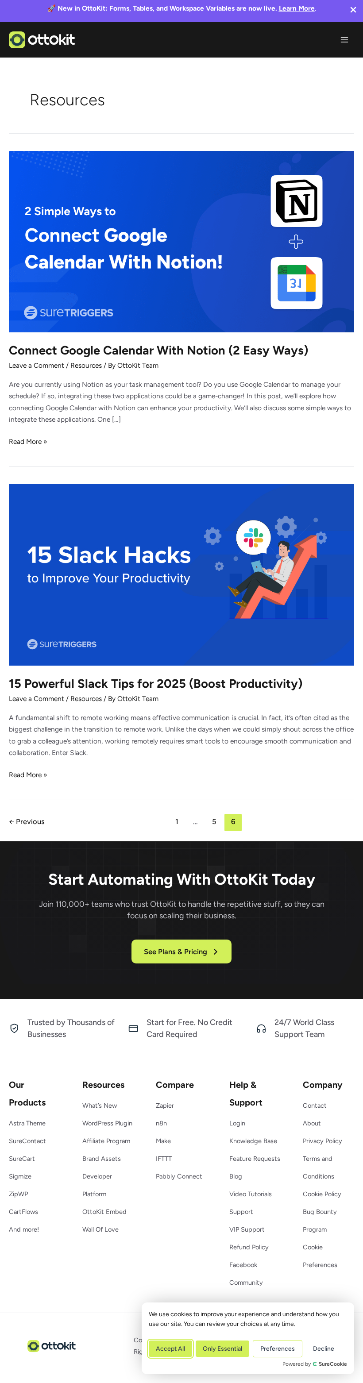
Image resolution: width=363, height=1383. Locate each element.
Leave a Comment (36, 365)
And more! (24, 1229)
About (312, 1123)
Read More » (28, 442)
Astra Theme (27, 1123)
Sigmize (20, 1176)
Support (241, 1212)
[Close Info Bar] (353, 11)
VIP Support (247, 1229)
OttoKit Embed (104, 1212)
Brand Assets (101, 1159)
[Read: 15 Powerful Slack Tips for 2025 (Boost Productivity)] (181, 574)
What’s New (99, 1105)
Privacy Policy (322, 1141)
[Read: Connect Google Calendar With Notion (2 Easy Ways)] (181, 241)
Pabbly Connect (179, 1176)
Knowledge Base (253, 1141)
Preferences (277, 1348)
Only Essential (222, 1348)
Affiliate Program (106, 1141)
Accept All (170, 1348)
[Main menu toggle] (344, 39)
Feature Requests (254, 1159)
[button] (181, 951)
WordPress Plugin (107, 1123)
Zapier (165, 1105)
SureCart (22, 1159)
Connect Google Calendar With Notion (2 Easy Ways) (158, 350)
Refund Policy (249, 1247)
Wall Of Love (100, 1229)
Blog (235, 1176)
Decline (323, 1348)
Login (237, 1123)
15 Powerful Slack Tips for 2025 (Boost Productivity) (155, 683)
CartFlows (23, 1212)
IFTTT (164, 1159)
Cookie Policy (322, 1194)
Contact (315, 1105)
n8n (161, 1123)
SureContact (27, 1141)
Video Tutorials (250, 1194)
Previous (27, 821)
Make (163, 1141)
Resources (86, 365)
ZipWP (18, 1194)
